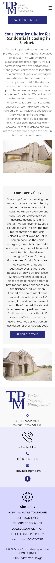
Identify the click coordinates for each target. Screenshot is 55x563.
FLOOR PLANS (19, 534)
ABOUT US (18, 539)
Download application (27, 529)
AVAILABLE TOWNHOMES (33, 512)
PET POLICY (37, 534)
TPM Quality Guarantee (27, 523)
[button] (27, 20)
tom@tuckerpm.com (28, 471)
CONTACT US (35, 539)
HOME (12, 512)
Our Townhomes (28, 518)
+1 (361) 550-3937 (27, 459)
